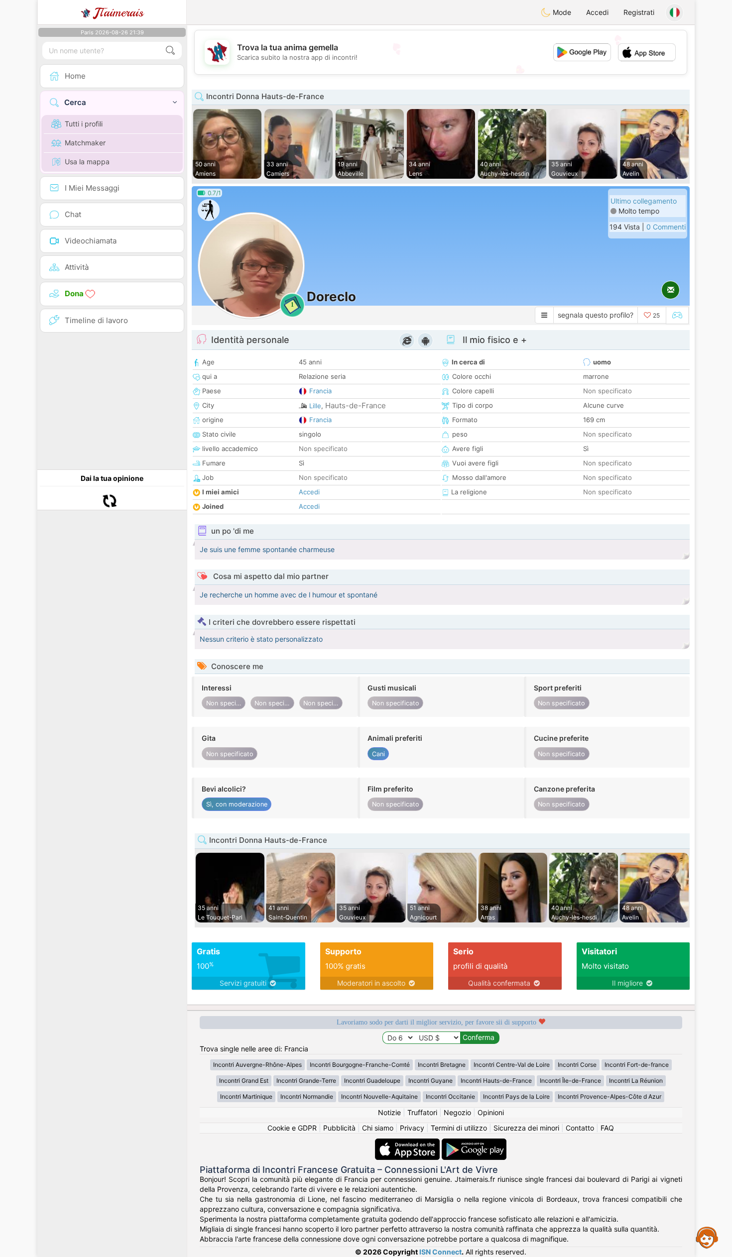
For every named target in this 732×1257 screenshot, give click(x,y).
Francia (320, 391)
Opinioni (491, 1112)
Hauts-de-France (355, 405)
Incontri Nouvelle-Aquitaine (379, 1096)
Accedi (597, 12)
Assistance (707, 1237)
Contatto (580, 1128)
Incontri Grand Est (243, 1080)
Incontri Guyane (430, 1080)
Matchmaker (85, 142)
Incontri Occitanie (450, 1096)
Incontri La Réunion (636, 1080)
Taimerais (118, 12)
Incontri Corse (577, 1064)
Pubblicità (339, 1128)
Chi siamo (377, 1128)
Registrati (638, 12)
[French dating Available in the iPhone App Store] (408, 1143)
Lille (315, 406)
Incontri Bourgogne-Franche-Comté (360, 1064)
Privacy (412, 1128)
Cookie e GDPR (292, 1128)
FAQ (607, 1128)
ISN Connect (440, 1252)
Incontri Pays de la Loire (516, 1096)
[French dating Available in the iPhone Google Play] (474, 1143)
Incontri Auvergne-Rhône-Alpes (257, 1064)
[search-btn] (170, 50)
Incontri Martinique (246, 1096)
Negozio (457, 1112)
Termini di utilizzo (459, 1128)
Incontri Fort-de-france (637, 1064)
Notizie (389, 1112)
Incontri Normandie (306, 1096)
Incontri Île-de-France (570, 1080)
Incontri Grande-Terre (306, 1080)
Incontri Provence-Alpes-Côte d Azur (609, 1096)
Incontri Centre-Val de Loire (512, 1064)
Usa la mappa (87, 161)
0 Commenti (666, 227)
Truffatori (422, 1112)
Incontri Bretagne (442, 1064)
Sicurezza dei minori (526, 1128)
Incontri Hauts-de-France (496, 1080)
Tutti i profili (84, 123)
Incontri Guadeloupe (372, 1080)
